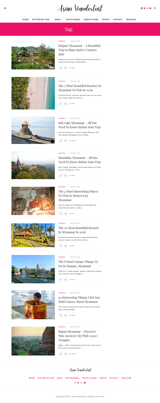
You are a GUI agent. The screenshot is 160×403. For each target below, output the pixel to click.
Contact (118, 19)
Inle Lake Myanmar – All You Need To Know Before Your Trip (79, 125)
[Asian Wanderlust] (80, 8)
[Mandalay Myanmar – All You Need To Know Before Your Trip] (33, 165)
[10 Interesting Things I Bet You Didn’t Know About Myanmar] (33, 304)
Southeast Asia (40, 19)
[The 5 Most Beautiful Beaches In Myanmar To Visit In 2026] (33, 93)
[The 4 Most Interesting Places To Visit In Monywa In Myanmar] (33, 201)
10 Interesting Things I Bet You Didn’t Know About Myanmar (79, 299)
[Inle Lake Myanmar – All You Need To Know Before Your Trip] (33, 130)
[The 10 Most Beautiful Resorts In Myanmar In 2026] (33, 235)
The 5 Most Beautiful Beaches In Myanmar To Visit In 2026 (79, 88)
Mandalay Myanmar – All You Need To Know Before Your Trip (79, 160)
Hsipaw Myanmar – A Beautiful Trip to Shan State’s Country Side (79, 50)
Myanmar (61, 41)
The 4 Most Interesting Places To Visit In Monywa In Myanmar (78, 195)
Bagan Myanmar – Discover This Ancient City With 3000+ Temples (78, 335)
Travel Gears (91, 19)
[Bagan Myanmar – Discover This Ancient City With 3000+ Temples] (33, 341)
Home (25, 19)
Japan (58, 19)
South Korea (73, 19)
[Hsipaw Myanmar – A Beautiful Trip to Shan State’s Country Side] (33, 55)
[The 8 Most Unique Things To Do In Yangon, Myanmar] (33, 269)
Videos (105, 19)
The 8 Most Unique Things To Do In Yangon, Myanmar (78, 264)
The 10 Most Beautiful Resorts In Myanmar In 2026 (78, 230)
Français (131, 19)
